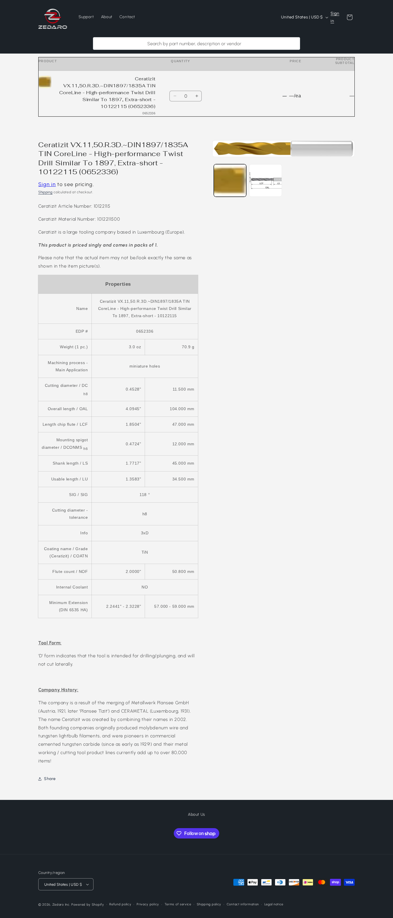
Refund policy (120, 904)
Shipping (45, 192)
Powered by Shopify (87, 904)
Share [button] (50, 778)
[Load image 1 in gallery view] (230, 180)
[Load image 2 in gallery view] (265, 180)
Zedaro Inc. (61, 904)
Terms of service (178, 904)
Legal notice (273, 904)
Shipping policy (209, 904)
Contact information (243, 904)
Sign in (335, 17)
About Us (196, 814)
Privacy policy (148, 904)
